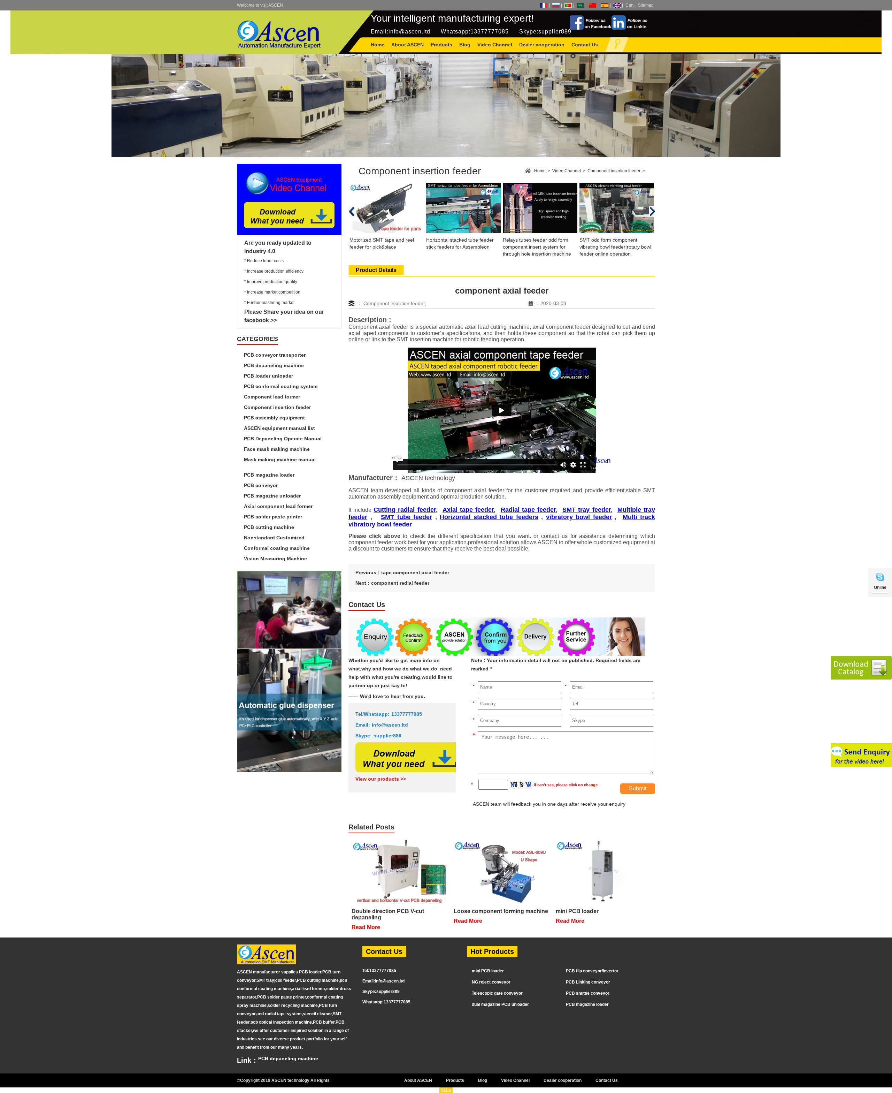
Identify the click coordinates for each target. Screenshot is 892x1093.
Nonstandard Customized (274, 537)
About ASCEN (418, 1080)
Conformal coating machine (277, 548)
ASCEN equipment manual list (279, 428)
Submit (637, 788)
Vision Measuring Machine (275, 558)
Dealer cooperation (563, 1080)
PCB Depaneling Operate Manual (283, 438)
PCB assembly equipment (274, 417)
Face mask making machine (277, 449)
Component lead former (272, 397)
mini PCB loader (488, 971)
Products (455, 1080)
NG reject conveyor (491, 982)
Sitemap (646, 5)
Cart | (630, 5)
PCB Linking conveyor (588, 982)
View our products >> (380, 779)
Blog (482, 1080)
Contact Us (606, 1080)
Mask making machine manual (280, 459)
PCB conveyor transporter (275, 355)
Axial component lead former (278, 506)
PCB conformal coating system (280, 386)
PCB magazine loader (269, 475)
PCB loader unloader (268, 376)
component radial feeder (400, 583)
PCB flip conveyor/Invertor (592, 971)
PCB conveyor (261, 485)
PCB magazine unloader (272, 496)
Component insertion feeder (277, 407)
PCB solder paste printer (273, 516)
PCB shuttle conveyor (587, 993)
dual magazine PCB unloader (500, 1004)
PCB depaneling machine (274, 365)
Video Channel (566, 170)
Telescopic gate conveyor (497, 993)
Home (377, 44)
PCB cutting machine (269, 527)
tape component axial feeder (415, 572)
